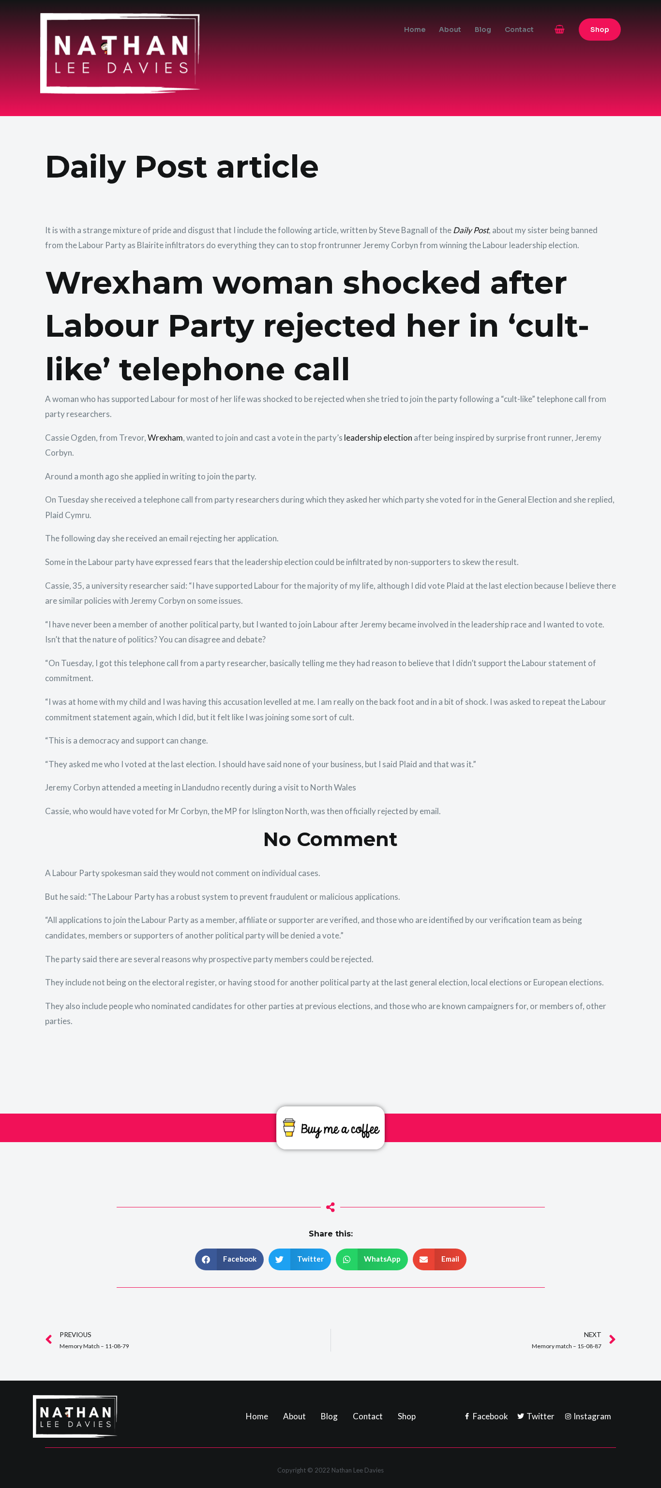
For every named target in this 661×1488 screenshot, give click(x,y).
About (450, 29)
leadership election (378, 437)
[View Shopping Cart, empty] (559, 29)
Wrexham (165, 437)
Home (414, 29)
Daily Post (471, 230)
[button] (600, 29)
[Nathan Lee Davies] (161, 52)
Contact (519, 29)
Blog (483, 29)
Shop (407, 1416)
